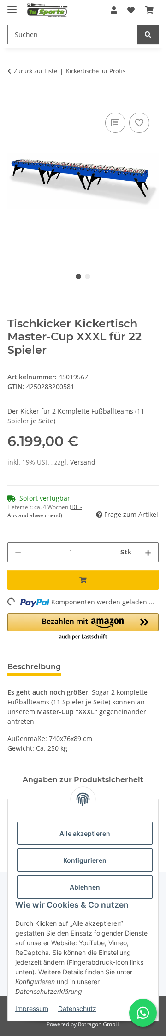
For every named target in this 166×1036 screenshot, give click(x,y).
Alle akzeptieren (84, 833)
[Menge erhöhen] (148, 552)
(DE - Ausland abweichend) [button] (44, 511)
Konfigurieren (85, 860)
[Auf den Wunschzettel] (139, 123)
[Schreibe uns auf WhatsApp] (143, 1013)
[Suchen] (148, 34)
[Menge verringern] (18, 552)
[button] (114, 10)
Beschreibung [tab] (34, 666)
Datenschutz (77, 1008)
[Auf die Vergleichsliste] (115, 123)
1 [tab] (78, 276)
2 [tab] (87, 276)
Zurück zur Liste (35, 71)
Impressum (31, 1008)
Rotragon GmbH (98, 1024)
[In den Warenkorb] (14, 100)
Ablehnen (85, 887)
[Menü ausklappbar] (12, 6)
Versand (82, 462)
